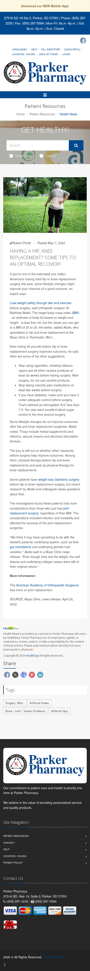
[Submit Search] (76, 145)
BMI (75, 312)
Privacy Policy (13, 862)
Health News (25, 156)
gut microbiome (20, 547)
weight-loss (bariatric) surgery (58, 479)
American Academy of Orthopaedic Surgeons (47, 585)
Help (34, 49)
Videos (51, 156)
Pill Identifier (50, 49)
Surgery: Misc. (14, 703)
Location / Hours (23, 54)
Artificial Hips (59, 711)
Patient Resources (42, 114)
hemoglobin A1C (54, 405)
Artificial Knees (39, 703)
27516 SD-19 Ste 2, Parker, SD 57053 (31, 18)
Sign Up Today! (48, 54)
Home (20, 114)
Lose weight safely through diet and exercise (40, 303)
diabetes (41, 395)
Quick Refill (72, 49)
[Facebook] (83, 40)
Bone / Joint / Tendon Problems (25, 711)
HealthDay (32, 655)
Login (66, 54)
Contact (9, 842)
